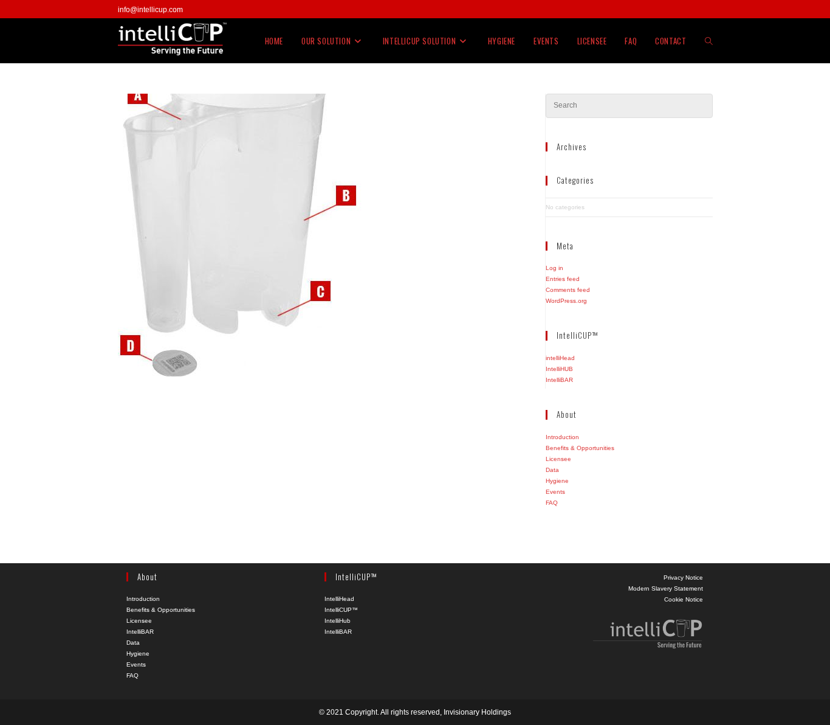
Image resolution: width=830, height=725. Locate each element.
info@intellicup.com (150, 9)
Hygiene (557, 480)
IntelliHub (337, 620)
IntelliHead (339, 598)
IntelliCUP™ (341, 609)
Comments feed (568, 289)
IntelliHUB (559, 369)
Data (552, 470)
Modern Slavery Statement (665, 588)
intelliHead (560, 358)
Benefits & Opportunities (580, 448)
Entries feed (563, 279)
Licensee (558, 459)
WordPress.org (566, 300)
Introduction (562, 437)
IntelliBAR (559, 379)
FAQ (552, 502)
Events (555, 491)
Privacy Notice (683, 577)
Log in (554, 268)
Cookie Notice (683, 599)
